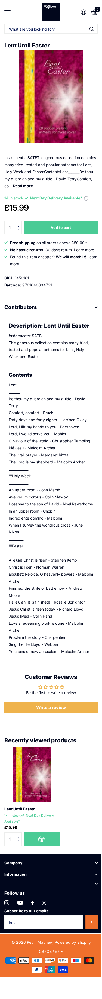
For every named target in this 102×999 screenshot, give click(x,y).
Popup (86, 198)
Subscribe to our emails (26, 941)
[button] (19, 223)
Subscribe (87, 952)
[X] (44, 933)
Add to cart (61, 227)
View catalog (7, 12)
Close (49, 893)
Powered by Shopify (70, 972)
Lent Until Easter (19, 839)
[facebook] (32, 933)
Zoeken (92, 29)
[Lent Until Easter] (32, 805)
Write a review (49, 738)
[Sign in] (83, 12)
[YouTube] (20, 933)
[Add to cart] (42, 869)
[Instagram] (6, 933)
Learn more (84, 249)
